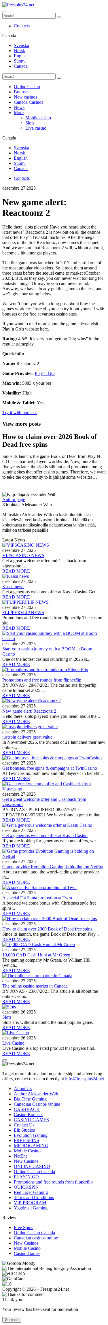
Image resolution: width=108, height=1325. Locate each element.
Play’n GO (45, 373)
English (21, 55)
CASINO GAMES (31, 1119)
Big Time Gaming (30, 1098)
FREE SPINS (26, 1140)
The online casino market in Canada (35, 986)
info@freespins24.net (84, 1078)
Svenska (21, 45)
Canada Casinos (28, 102)
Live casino (35, 128)
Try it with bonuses (19, 412)
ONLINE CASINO (32, 1166)
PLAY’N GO (26, 1176)
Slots (29, 122)
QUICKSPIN (26, 1187)
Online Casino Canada (34, 1171)
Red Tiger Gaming (31, 1192)
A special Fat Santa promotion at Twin (37, 897)
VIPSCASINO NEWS (23, 555)
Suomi (20, 60)
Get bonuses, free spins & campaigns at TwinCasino (49, 768)
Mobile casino (38, 117)
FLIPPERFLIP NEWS (23, 612)
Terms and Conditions (34, 1197)
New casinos (25, 97)
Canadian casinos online (36, 1237)
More (19, 112)
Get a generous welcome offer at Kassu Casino (45, 835)
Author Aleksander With (36, 1093)
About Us (23, 1088)
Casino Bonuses (28, 1114)
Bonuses (21, 91)
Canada (21, 66)
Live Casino (13, 1043)
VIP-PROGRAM (30, 1202)
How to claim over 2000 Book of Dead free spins (47, 928)
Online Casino (27, 86)
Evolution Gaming (31, 1135)
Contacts (22, 25)
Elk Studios (24, 1130)
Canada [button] (9, 35)
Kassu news (13, 586)
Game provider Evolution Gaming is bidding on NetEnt (52, 866)
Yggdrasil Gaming (31, 1207)
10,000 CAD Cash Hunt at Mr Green (36, 954)
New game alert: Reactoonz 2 (29, 711)
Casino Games (27, 1253)
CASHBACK (27, 1109)
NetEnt (20, 1156)
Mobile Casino (27, 1150)
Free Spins (23, 1227)
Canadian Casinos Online (37, 1104)
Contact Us (24, 1124)
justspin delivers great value (27, 737)
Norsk (19, 50)
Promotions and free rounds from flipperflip (41, 679)
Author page (13, 499)
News (19, 107)
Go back (12, 1320)
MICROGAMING (31, 1145)
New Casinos (26, 1161)
